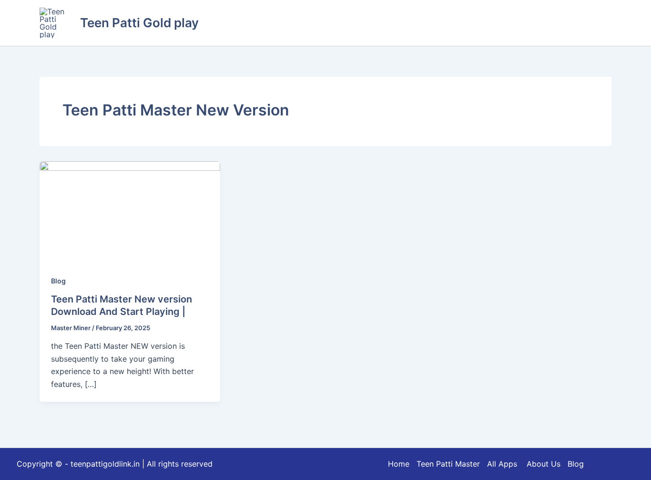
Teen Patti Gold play (139, 22)
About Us (543, 464)
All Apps (505, 464)
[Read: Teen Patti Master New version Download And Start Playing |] (130, 211)
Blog (58, 281)
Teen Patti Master (448, 464)
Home (398, 464)
